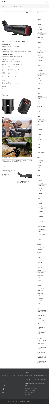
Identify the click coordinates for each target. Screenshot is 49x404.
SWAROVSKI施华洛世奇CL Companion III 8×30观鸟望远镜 (41, 322)
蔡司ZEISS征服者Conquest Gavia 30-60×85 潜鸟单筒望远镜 (24, 182)
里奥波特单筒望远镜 (40, 288)
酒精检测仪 (39, 285)
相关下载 (39, 198)
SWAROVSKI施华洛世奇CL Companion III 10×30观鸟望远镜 (41, 327)
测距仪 (38, 157)
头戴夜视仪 (39, 93)
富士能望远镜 (39, 96)
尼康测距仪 (39, 101)
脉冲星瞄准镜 (39, 267)
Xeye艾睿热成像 (40, 37)
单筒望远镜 (39, 50)
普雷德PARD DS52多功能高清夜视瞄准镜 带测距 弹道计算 (41, 332)
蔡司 (5, 161)
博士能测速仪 (40, 300)
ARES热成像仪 (39, 19)
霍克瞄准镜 (40, 239)
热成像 (38, 172)
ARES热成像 (40, 178)
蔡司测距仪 (39, 280)
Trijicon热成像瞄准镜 (41, 213)
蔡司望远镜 (8, 161)
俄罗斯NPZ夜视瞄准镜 (41, 45)
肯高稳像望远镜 (41, 73)
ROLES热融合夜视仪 (41, 185)
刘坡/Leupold (40, 221)
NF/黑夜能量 (39, 32)
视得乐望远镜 (39, 282)
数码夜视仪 (39, 114)
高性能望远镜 (16, 161)
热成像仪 (39, 175)
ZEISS (28, 160)
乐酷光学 (21, 401)
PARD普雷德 (40, 211)
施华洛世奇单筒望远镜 (41, 119)
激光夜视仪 (39, 170)
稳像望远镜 (39, 244)
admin (4, 160)
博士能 (39, 134)
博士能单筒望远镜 (40, 57)
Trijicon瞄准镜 (40, 216)
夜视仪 (38, 78)
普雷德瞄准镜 (39, 129)
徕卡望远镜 (39, 103)
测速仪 (38, 167)
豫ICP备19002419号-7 (27, 401)
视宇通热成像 (40, 190)
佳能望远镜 (39, 42)
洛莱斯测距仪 (39, 155)
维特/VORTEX (39, 254)
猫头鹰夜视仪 (39, 195)
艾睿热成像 (39, 270)
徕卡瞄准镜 (40, 224)
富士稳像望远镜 (41, 247)
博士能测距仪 (40, 160)
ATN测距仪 (39, 24)
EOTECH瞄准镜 (41, 206)
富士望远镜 (40, 139)
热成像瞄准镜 (39, 193)
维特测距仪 (40, 165)
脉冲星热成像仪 (40, 265)
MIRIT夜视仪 (39, 29)
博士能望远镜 (39, 60)
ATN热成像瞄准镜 (40, 27)
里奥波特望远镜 (40, 290)
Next (30, 12)
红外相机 (39, 252)
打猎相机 (39, 111)
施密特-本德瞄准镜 (41, 229)
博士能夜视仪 (40, 85)
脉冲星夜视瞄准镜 (41, 234)
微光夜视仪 (39, 109)
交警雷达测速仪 (41, 298)
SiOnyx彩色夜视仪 (40, 34)
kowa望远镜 (40, 70)
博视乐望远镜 (39, 62)
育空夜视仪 (39, 257)
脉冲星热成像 (39, 262)
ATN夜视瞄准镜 (40, 21)
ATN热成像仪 (40, 180)
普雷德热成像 (39, 126)
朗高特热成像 (40, 231)
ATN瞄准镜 (40, 203)
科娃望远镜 (39, 242)
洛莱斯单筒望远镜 (40, 149)
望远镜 (38, 132)
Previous (27, 12)
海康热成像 (40, 188)
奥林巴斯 (40, 137)
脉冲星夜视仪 (39, 259)
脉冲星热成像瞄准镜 (41, 236)
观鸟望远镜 (11, 161)
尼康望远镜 (39, 98)
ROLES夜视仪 (40, 83)
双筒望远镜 (39, 68)
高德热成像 (39, 303)
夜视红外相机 (39, 91)
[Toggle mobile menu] (46, 2)
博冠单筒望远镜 (40, 52)
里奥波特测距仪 (40, 293)
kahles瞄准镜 (40, 208)
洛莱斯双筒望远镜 (40, 152)
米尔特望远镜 (39, 249)
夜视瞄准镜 (39, 88)
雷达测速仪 (39, 295)
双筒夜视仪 (39, 65)
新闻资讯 (39, 116)
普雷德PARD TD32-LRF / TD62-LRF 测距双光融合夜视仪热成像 (41, 317)
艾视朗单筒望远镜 (40, 272)
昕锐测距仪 (39, 124)
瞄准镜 (38, 201)
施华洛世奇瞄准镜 (41, 226)
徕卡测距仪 (40, 162)
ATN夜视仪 (40, 80)
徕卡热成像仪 (39, 106)
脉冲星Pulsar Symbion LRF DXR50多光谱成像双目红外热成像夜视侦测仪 (41, 312)
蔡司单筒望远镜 (16, 160)
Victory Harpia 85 (24, 160)
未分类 (38, 147)
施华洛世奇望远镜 (40, 121)
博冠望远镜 (39, 55)
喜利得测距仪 (39, 75)
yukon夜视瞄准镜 (41, 218)
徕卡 (39, 142)
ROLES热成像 (40, 183)
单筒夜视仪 (39, 47)
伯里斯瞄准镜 (39, 39)
